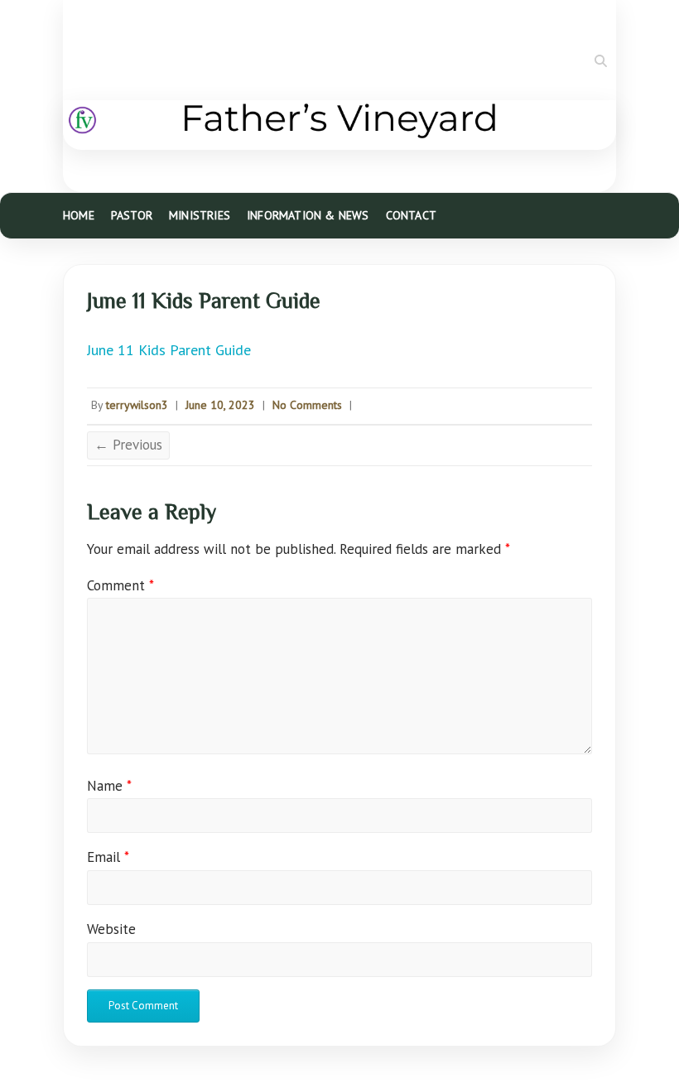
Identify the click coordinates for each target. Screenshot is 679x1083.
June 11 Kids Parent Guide (169, 349)
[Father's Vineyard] (339, 125)
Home (78, 215)
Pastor (131, 215)
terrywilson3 (137, 404)
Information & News (308, 215)
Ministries (199, 215)
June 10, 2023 (220, 404)
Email (108, 857)
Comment (120, 585)
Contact (411, 215)
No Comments (307, 404)
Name (109, 786)
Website (111, 929)
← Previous (128, 445)
